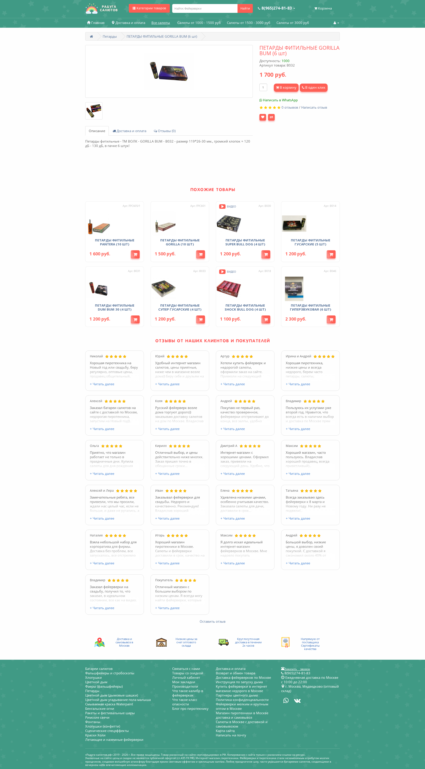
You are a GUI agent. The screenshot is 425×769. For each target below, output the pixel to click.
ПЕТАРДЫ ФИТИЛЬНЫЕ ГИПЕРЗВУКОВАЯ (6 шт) (310, 307)
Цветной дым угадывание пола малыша (118, 699)
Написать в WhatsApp (280, 100)
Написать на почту (231, 735)
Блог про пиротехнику (190, 708)
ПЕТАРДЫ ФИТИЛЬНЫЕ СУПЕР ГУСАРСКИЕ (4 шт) (179, 307)
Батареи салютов (99, 668)
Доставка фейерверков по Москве (243, 677)
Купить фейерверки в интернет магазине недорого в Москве (241, 688)
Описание (97, 131)
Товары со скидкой (187, 673)
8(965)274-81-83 (297, 673)
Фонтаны (92, 722)
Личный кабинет (186, 677)
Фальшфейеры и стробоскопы (109, 673)
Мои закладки (183, 682)
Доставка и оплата (131, 131)
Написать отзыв (314, 107)
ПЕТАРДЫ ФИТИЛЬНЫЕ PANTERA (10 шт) (114, 242)
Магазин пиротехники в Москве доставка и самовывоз (242, 715)
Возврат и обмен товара (235, 673)
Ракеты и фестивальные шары (110, 713)
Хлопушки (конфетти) (102, 726)
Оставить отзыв (213, 621)
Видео (231, 206)
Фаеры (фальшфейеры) (104, 686)
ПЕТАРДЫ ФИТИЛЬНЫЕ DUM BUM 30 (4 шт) (114, 307)
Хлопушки (93, 677)
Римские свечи (97, 717)
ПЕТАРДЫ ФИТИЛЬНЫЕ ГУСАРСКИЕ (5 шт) (310, 242)
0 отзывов (290, 107)
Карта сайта (225, 730)
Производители (185, 686)
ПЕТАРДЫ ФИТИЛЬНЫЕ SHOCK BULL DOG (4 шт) (245, 307)
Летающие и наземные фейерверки (114, 739)
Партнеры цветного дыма (237, 695)
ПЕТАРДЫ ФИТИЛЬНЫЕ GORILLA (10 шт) (180, 242)
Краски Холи (95, 735)
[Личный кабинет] (336, 22)
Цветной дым (96, 682)
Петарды (110, 36)
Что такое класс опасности (184, 701)
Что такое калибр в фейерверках (187, 693)
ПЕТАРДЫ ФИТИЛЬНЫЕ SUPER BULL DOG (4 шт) (245, 242)
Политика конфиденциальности (242, 699)
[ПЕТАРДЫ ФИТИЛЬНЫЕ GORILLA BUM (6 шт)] (169, 71)
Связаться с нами (186, 668)
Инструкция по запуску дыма (239, 682)
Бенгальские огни (99, 708)
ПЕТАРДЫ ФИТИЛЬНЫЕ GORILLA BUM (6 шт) (162, 36)
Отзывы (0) (166, 131)
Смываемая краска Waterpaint (109, 704)
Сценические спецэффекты (107, 730)
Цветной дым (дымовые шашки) (111, 695)
